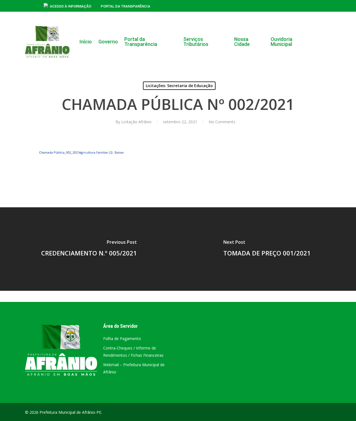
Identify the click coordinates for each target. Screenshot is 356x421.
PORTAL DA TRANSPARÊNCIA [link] (125, 6)
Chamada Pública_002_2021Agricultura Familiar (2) (75, 152)
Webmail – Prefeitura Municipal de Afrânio (134, 368)
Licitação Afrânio (136, 121)
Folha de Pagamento (122, 338)
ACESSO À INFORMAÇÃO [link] (70, 6)
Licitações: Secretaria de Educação (179, 85)
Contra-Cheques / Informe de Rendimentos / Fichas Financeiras (133, 351)
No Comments (222, 121)
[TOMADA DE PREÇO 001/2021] (267, 249)
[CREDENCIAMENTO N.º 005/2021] (89, 249)
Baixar (119, 152)
